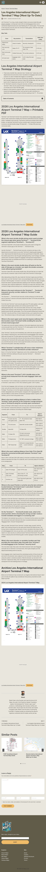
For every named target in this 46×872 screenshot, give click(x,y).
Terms (25, 860)
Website (34, 798)
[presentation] (11, 744)
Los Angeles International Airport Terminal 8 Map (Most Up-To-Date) (35, 723)
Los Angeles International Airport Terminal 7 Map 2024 (13, 224)
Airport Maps (4, 853)
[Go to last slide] (3, 750)
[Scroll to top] (44, 868)
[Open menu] (43, 2)
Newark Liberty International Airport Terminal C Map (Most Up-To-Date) (34, 755)
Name (4, 798)
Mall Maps (4, 856)
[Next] (43, 750)
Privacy (26, 858)
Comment (5, 780)
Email (19, 798)
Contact (26, 854)
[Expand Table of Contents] (42, 98)
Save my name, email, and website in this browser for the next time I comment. (22, 802)
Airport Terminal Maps (11, 8)
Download (29, 224)
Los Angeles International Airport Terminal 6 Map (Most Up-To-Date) (10, 723)
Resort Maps (4, 854)
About (25, 853)
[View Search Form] (40, 2)
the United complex (35, 117)
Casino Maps (4, 858)
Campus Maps (5, 860)
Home (3, 8)
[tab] (20, 763)
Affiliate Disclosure (29, 856)
